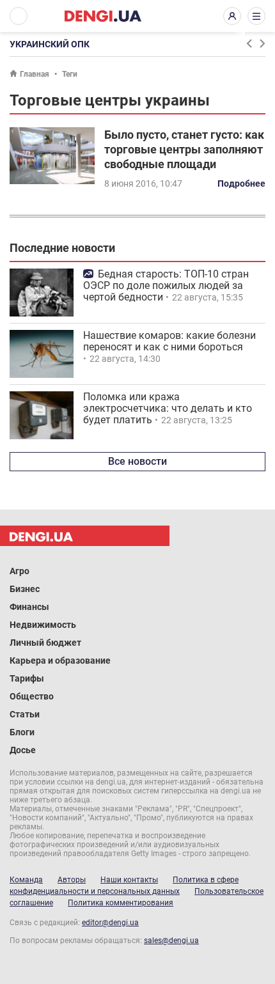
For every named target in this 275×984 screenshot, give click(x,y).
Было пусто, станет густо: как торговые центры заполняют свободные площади (184, 149)
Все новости (137, 461)
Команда (26, 879)
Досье (23, 750)
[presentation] (248, 43)
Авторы (72, 879)
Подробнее (241, 183)
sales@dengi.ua (171, 940)
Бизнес (25, 589)
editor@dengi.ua (110, 922)
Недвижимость (43, 625)
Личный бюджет (45, 642)
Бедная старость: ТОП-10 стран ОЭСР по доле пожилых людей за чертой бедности (166, 285)
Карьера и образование (60, 660)
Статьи (25, 714)
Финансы (29, 607)
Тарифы (27, 678)
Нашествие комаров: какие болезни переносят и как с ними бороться (169, 341)
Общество (32, 696)
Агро (19, 571)
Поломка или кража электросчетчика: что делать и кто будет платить (167, 408)
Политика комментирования (120, 902)
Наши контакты (129, 879)
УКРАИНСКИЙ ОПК (50, 44)
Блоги (22, 732)
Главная (34, 74)
